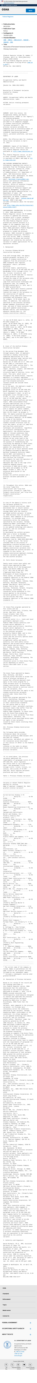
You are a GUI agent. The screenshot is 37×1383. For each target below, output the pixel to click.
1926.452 (25, 40)
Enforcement (6, 1299)
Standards (6, 1293)
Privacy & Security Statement (30, 1368)
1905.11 (10, 40)
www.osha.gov (18, 1355)
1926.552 (6, 42)
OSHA (5, 9)
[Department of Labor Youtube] (24, 1365)
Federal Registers (7, 17)
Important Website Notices (16, 1368)
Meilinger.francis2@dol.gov (19, 179)
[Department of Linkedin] (30, 1365)
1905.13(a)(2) (18, 40)
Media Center (7, 1310)
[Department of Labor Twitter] (12, 1365)
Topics (5, 1305)
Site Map (6, 1368)
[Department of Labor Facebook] (6, 1365)
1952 (11, 42)
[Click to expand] (18, 2)
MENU (30, 10)
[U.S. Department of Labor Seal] (7, 1344)
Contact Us (6, 1316)
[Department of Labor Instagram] (18, 1365)
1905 (4, 40)
